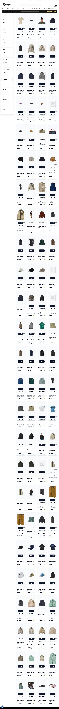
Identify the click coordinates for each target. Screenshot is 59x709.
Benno (4, 25)
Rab (3, 82)
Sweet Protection (6, 102)
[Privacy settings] (2, 706)
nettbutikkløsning (39, 707)
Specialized (5, 99)
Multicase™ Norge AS (49, 707)
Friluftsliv (29, 8)
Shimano (4, 96)
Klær (3, 8)
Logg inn (55, 6)
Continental (5, 35)
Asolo (4, 22)
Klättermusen (5, 59)
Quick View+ (20, 31)
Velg (21, 28)
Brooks (4, 29)
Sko (23, 8)
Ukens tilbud (52, 8)
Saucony (4, 92)
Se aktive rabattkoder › (51, 11)
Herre (13, 8)
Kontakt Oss (39, 1)
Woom (4, 109)
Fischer (4, 45)
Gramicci (4, 52)
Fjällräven (4, 49)
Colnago (4, 32)
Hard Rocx (5, 55)
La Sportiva (5, 62)
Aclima (4, 15)
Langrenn (37, 8)
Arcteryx (4, 19)
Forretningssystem (32, 707)
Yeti (3, 112)
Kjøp (31, 28)
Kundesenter (32, 1)
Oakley (4, 72)
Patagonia (5, 79)
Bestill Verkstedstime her (50, 1)
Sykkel (19, 8)
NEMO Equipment (6, 69)
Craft (4, 39)
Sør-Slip (44, 8)
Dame (8, 8)
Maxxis (4, 65)
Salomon (4, 89)
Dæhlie (4, 42)
